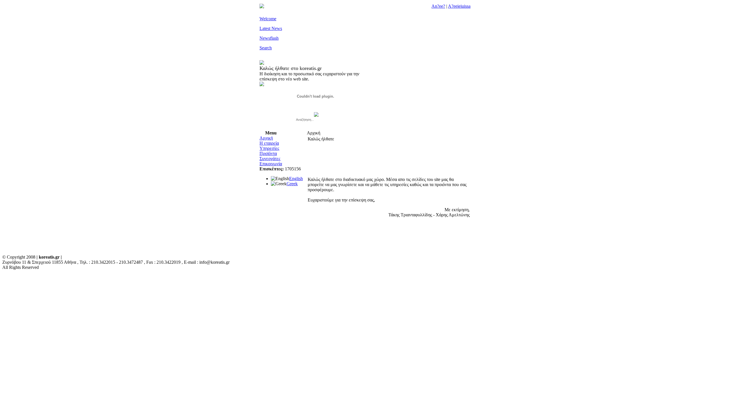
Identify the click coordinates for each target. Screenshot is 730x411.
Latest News (270, 28)
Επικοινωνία (270, 163)
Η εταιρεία (269, 143)
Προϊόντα (268, 153)
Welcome (267, 18)
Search (265, 47)
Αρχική (266, 138)
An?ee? (438, 6)
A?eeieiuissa (459, 6)
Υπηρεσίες (269, 148)
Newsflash (269, 38)
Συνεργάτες (269, 158)
